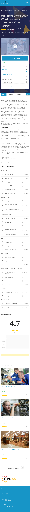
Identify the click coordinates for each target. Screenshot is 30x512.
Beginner (4, 69)
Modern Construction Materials (10, 449)
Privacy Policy (4, 493)
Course (6, 10)
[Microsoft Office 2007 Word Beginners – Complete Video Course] (15, 46)
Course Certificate (7, 74)
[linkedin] (13, 507)
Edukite (8, 499)
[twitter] (7, 507)
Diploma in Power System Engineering (13, 418)
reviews (19, 94)
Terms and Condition (6, 489)
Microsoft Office (12, 10)
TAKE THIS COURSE (15, 58)
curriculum (11, 94)
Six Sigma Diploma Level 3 (9, 386)
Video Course (24, 10)
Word (19, 10)
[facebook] (4, 507)
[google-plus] (10, 507)
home (3, 94)
